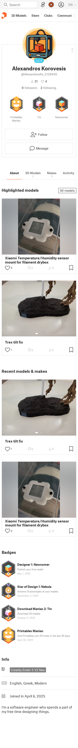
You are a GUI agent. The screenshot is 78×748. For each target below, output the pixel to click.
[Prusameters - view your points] (51, 4)
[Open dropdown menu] (72, 48)
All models (67, 190)
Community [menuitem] (65, 15)
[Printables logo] (4, 15)
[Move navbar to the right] (74, 15)
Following (48, 88)
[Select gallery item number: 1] (36, 333)
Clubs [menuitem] (48, 15)
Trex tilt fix (14, 342)
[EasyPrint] (43, 4)
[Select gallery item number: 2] (41, 333)
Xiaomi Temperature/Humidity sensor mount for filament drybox (37, 260)
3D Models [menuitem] (18, 15)
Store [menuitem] (35, 15)
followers (29, 88)
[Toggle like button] (7, 267)
